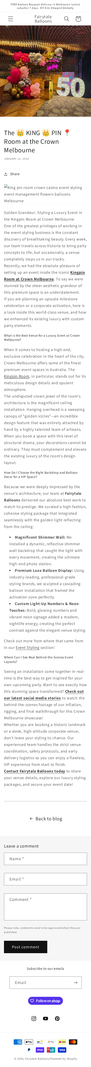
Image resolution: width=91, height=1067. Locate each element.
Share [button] (15, 173)
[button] (11, 19)
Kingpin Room (16, 376)
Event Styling (27, 647)
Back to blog (49, 818)
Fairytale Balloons (37, 1059)
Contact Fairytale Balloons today (34, 771)
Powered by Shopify (63, 1059)
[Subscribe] (76, 982)
